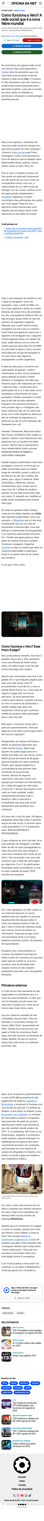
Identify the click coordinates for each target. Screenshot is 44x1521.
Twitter (4, 72)
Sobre (22, 1481)
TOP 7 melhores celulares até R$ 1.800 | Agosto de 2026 (25, 1432)
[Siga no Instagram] (18, 1495)
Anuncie (22, 1477)
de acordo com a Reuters (14, 1114)
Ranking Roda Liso (22, 1392)
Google (13, 1383)
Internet (20, 1313)
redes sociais (19, 152)
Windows (17, 1388)
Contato (22, 1485)
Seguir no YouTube (34, 40)
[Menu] (3, 3)
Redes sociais (19, 10)
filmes (19, 748)
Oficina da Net (7, 10)
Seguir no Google (13, 40)
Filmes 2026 (6, 1392)
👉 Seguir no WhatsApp (22, 52)
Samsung (35, 1383)
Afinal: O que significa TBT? (24, 1355)
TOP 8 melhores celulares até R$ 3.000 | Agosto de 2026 (25, 1419)
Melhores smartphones (22, 1416)
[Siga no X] (14, 1495)
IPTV (14, 1400)
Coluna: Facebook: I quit (17, 237)
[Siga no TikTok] (29, 1495)
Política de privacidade (22, 1489)
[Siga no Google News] (26, 1495)
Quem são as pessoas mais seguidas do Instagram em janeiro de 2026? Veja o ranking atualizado (23, 231)
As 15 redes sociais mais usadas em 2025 (26, 1344)
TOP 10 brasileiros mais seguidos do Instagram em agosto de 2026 (27, 1331)
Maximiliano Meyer (12, 36)
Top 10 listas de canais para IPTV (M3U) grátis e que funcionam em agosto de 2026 (24, 1407)
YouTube (5, 547)
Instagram (6, 196)
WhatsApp (18, 520)
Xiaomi (27, 1388)
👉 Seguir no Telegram (22, 46)
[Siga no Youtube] (22, 1495)
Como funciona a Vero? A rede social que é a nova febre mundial (21, 19)
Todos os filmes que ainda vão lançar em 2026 (24, 1445)
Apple (4, 1383)
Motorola (24, 1383)
